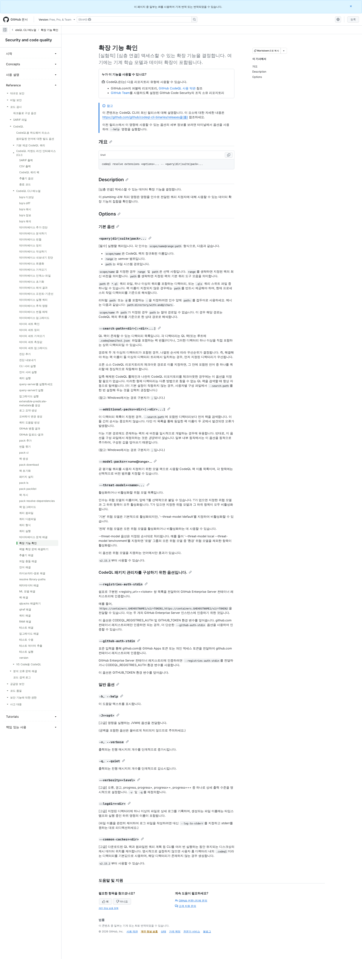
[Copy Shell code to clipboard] (229, 155)
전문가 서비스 (191, 931)
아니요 (124, 901)
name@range (137, 461)
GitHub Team (120, 93)
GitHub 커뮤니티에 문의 (193, 900)
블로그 (207, 931)
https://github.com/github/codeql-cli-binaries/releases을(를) (145, 117)
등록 (353, 19)
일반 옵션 (107, 684)
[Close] (351, 6)
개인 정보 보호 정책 (108, 908)
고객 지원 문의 (187, 906)
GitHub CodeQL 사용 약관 (177, 88)
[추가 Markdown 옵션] (284, 51)
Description (111, 179)
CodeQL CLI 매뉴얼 (24, 29)
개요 (103, 141)
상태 (163, 931)
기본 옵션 (107, 226)
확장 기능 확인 (49, 29)
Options (107, 214)
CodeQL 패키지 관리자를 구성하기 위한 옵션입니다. (143, 572)
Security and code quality (28, 40)
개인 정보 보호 (149, 931)
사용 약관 (132, 931)
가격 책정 (174, 931)
